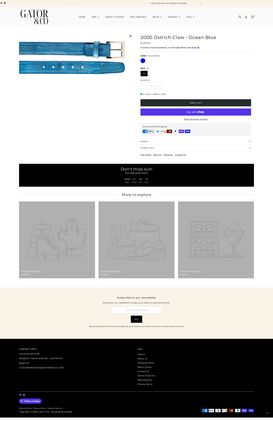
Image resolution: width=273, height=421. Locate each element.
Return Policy (145, 367)
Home (82, 17)
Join (136, 319)
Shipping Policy (146, 363)
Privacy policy (39, 408)
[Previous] (72, 3)
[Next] (201, 3)
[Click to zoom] (131, 36)
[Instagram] (4, 3)
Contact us (180, 155)
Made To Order (114, 17)
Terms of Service (146, 375)
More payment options (196, 119)
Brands (173, 17)
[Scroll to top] (267, 413)
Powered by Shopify (61, 411)
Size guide (145, 155)
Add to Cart (196, 103)
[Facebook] (1, 3)
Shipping (168, 155)
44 (144, 73)
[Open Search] (240, 17)
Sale (189, 17)
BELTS (156, 17)
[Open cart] (252, 17)
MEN (94, 17)
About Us (142, 358)
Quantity (145, 80)
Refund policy (145, 380)
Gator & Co (43, 411)
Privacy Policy (145, 384)
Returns (157, 155)
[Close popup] (266, 314)
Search (141, 354)
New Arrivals (138, 17)
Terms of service (54, 408)
